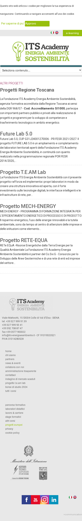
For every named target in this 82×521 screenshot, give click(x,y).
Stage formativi (13, 416)
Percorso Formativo (15, 404)
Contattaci (10, 375)
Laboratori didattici (15, 408)
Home (8, 351)
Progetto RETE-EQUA (24, 240)
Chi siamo (10, 355)
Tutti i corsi (10, 390)
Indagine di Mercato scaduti (20, 379)
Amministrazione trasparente (20, 371)
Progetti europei (13, 424)
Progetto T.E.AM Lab (23, 172)
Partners (9, 359)
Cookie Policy (12, 432)
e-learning (72, 33)
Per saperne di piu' (12, 23)
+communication (72, 514)
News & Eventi (12, 363)
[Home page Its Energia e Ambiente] (41, 48)
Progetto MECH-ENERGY (28, 206)
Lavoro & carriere (14, 412)
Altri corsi (10, 420)
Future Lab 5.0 (16, 134)
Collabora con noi (14, 367)
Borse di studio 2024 (16, 386)
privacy (9, 428)
